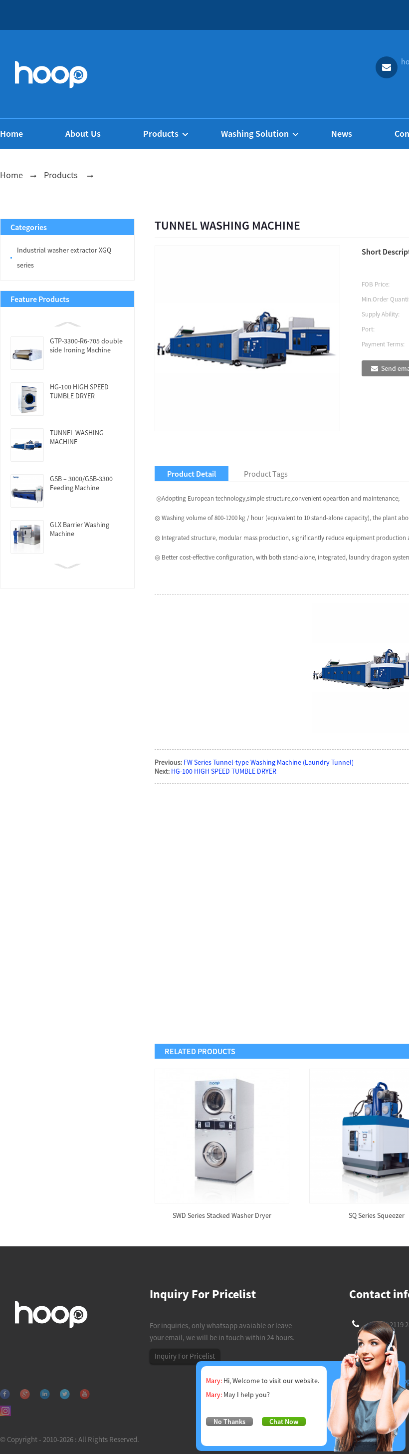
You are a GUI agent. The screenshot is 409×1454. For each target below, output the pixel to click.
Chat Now (283, 1421)
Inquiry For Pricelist (185, 1356)
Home (11, 175)
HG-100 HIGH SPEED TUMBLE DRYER (79, 391)
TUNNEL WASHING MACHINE (77, 437)
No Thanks (229, 1421)
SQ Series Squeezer (377, 1215)
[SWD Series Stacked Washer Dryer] (222, 1135)
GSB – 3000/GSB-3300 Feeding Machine (81, 483)
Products (61, 175)
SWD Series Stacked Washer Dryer (222, 1215)
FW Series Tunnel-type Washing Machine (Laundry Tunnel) (269, 762)
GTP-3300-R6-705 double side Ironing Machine (86, 345)
